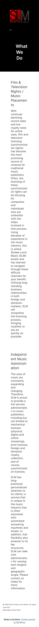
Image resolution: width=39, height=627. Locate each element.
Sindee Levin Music (12, 619)
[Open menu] (10, 30)
